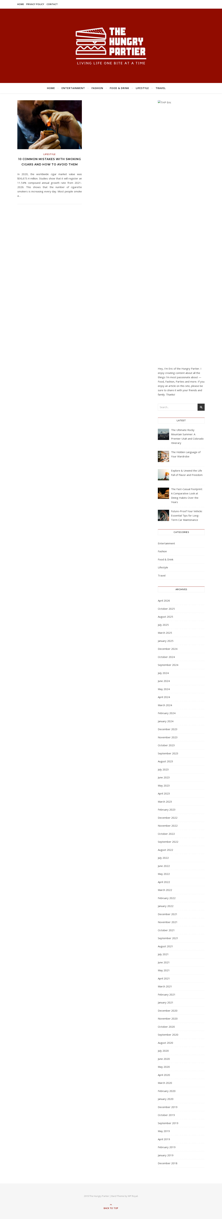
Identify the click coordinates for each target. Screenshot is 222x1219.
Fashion (97, 88)
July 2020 (163, 1050)
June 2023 (164, 777)
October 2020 (166, 1026)
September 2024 (168, 665)
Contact (52, 4)
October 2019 (166, 1115)
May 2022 (164, 874)
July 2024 (163, 673)
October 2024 (166, 657)
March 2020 (165, 1083)
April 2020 (164, 1075)
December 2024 (167, 648)
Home (20, 4)
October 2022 (166, 833)
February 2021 (167, 994)
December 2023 (167, 729)
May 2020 (164, 1066)
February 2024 (167, 713)
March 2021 (165, 986)
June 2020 (164, 1058)
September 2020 (168, 1034)
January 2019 (165, 1155)
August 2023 (165, 761)
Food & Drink (119, 88)
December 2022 (167, 817)
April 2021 (164, 978)
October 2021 (166, 930)
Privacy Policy (35, 4)
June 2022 (164, 866)
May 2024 (164, 689)
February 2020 (167, 1091)
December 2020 (167, 1010)
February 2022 (167, 898)
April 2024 (164, 697)
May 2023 (164, 785)
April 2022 (164, 882)
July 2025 (163, 624)
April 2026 (164, 600)
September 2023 (168, 753)
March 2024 (165, 705)
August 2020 (165, 1042)
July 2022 (163, 857)
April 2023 (164, 793)
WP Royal (133, 1196)
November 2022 (168, 825)
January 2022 (165, 906)
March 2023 (165, 801)
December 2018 (167, 1163)
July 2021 (163, 954)
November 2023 (168, 737)
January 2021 (165, 1002)
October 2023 (166, 745)
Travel (161, 88)
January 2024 (165, 721)
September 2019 (168, 1123)
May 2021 (164, 970)
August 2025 (165, 616)
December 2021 (167, 914)
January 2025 (165, 641)
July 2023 (163, 769)
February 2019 (167, 1147)
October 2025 (166, 608)
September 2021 (168, 938)
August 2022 (165, 850)
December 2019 (167, 1107)
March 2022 (165, 890)
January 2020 (165, 1099)
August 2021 (165, 946)
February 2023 (167, 809)
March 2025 (165, 632)
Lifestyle (142, 88)
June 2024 (164, 681)
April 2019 (164, 1139)
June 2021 (164, 962)
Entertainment (73, 88)
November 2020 (168, 1018)
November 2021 (168, 922)
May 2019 (164, 1131)
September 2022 (168, 841)
